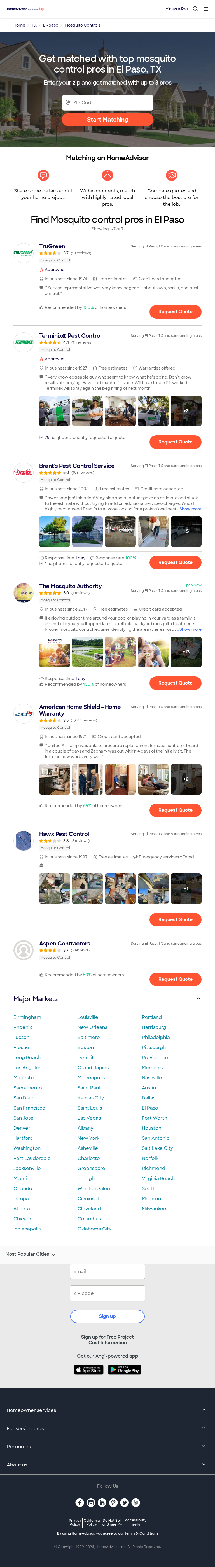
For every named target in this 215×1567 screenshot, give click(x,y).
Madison (151, 1199)
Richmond (153, 1168)
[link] (107, 253)
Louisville (88, 1017)
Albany (85, 1128)
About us (17, 1465)
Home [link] (19, 25)
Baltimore (89, 1037)
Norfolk (150, 1158)
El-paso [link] (50, 25)
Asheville (88, 1148)
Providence (155, 1058)
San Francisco (29, 1108)
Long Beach (27, 1058)
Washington (27, 1148)
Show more (190, 509)
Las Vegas (89, 1118)
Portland (152, 1017)
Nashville (152, 1078)
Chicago (23, 1219)
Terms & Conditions (141, 1533)
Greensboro (91, 1168)
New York (88, 1138)
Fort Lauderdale (32, 1158)
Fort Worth (154, 1118)
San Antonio (156, 1138)
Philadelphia (156, 1037)
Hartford (23, 1138)
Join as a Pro (176, 8)
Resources (19, 1447)
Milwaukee (154, 1209)
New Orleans (92, 1027)
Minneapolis (91, 1078)
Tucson (21, 1037)
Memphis (152, 1068)
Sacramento (27, 1088)
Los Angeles (27, 1068)
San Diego (25, 1098)
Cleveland (89, 1209)
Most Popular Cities (27, 1254)
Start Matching (107, 119)
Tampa (21, 1199)
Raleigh (86, 1178)
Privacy (75, 1522)
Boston (86, 1047)
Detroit (86, 1058)
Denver (21, 1128)
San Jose (23, 1118)
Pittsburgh (154, 1047)
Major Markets (35, 998)
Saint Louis (90, 1108)
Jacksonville (27, 1168)
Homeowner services (31, 1410)
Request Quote (175, 312)
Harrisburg (154, 1027)
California (92, 1522)
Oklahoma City (94, 1229)
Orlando (22, 1189)
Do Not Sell (112, 1522)
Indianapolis (27, 1229)
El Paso (150, 1108)
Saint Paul (89, 1088)
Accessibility (135, 1522)
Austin (149, 1088)
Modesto (23, 1078)
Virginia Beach (158, 1178)
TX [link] (34, 25)
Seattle (150, 1189)
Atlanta (21, 1209)
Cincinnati (89, 1199)
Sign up (107, 1316)
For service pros (25, 1428)
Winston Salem (95, 1189)
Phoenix (22, 1027)
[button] (54, 411)
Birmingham (27, 1017)
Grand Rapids (93, 1068)
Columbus (89, 1219)
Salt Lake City (157, 1148)
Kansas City (91, 1098)
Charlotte (89, 1158)
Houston (151, 1128)
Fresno (21, 1047)
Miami (20, 1178)
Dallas (148, 1098)
